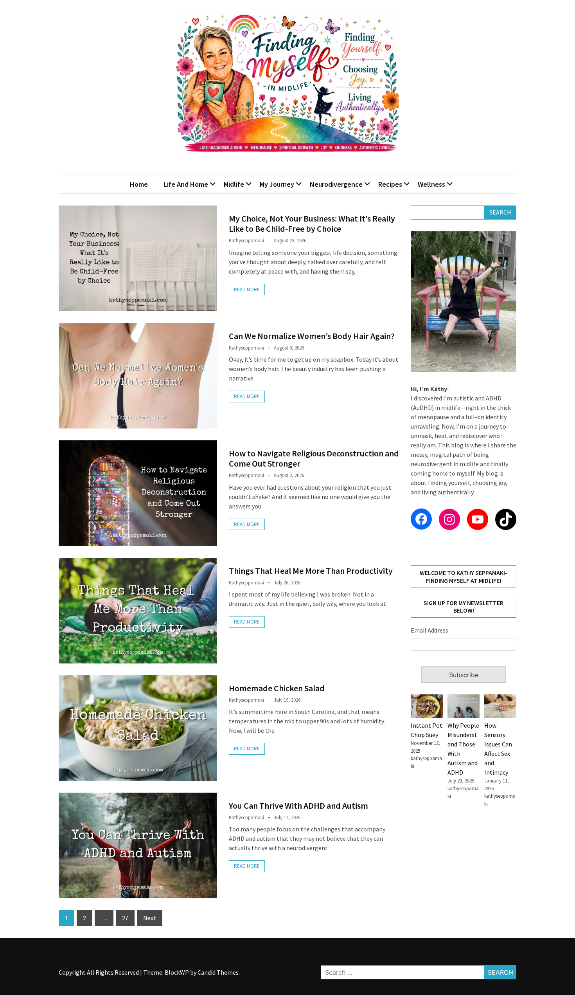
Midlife (234, 184)
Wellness (431, 184)
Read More (247, 289)
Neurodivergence (336, 184)
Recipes (390, 184)
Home (139, 184)
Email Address (429, 630)
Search (500, 212)
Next (149, 918)
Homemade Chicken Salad (277, 688)
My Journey (277, 184)
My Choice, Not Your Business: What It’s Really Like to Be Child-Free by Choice (312, 223)
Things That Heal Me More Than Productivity (311, 570)
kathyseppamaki (246, 240)
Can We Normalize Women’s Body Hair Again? (312, 335)
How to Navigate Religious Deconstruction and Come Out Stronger (314, 458)
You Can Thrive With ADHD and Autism (298, 805)
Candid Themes (218, 972)
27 (125, 918)
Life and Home (186, 184)
